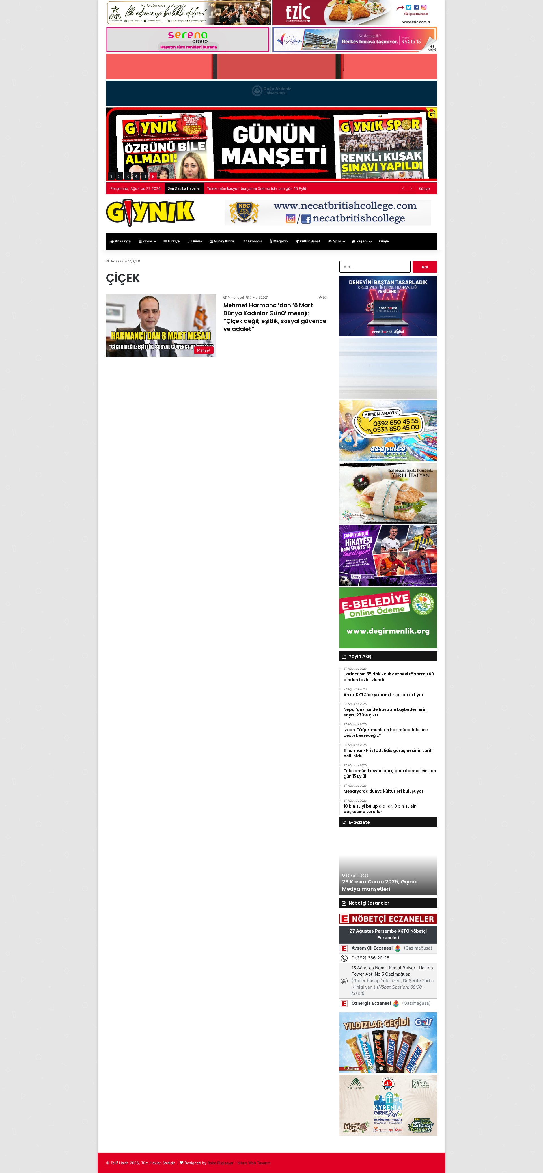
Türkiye (173, 241)
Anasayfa (122, 241)
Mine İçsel (236, 297)
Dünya (196, 241)
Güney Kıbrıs (224, 241)
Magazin (280, 241)
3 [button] (127, 176)
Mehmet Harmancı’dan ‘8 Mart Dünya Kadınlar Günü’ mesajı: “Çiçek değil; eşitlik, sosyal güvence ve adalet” (274, 317)
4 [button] (136, 176)
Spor (336, 241)
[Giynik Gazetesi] (150, 213)
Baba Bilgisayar (221, 1163)
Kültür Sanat (309, 241)
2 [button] (119, 176)
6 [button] (153, 176)
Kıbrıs (147, 241)
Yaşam (361, 241)
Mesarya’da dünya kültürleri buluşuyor (240, 188)
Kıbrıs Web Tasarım (254, 1163)
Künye (424, 188)
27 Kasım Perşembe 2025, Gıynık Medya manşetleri (384, 885)
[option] (388, 864)
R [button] (144, 176)
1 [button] (111, 176)
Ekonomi (254, 241)
